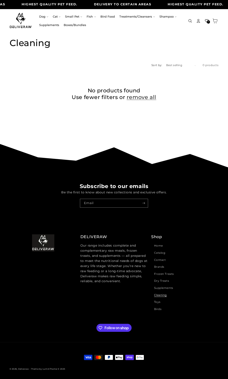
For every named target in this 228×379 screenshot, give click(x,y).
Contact (160, 259)
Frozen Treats (164, 274)
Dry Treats (161, 280)
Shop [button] (156, 236)
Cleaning (160, 295)
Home (158, 245)
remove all (141, 97)
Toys (157, 302)
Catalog (159, 252)
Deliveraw (23, 369)
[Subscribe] (144, 203)
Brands (159, 266)
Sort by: (156, 65)
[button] (44, 16)
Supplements (163, 288)
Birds (158, 309)
